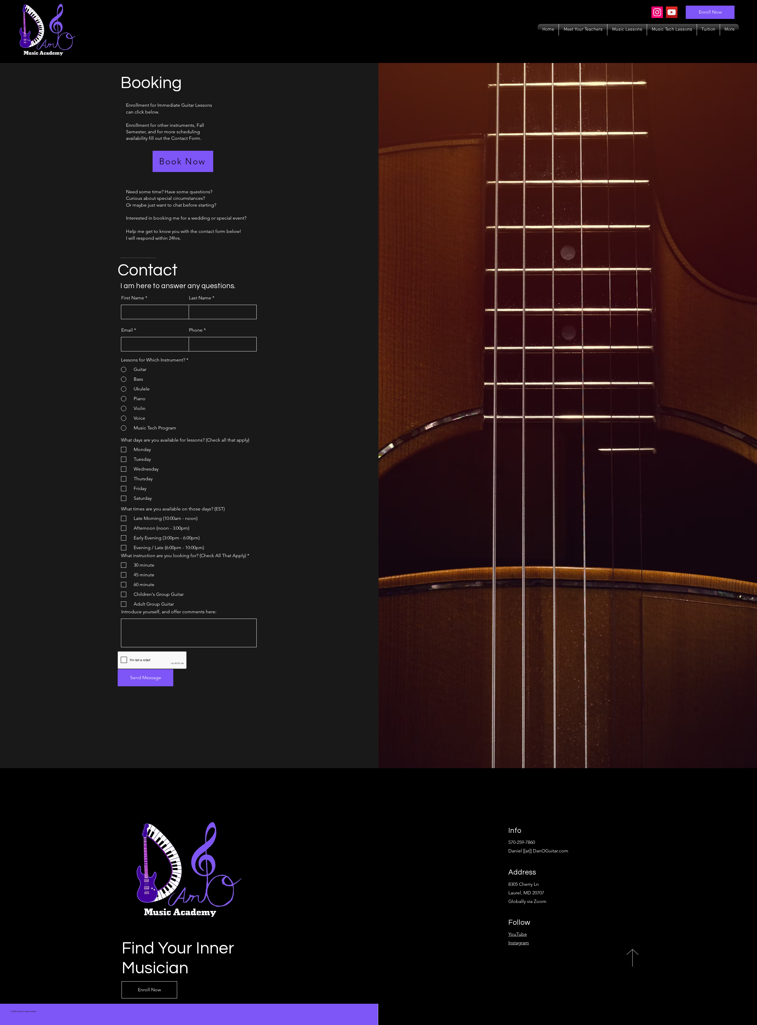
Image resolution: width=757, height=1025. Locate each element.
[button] (627, 29)
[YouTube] (671, 12)
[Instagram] (657, 12)
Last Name (200, 298)
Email (127, 330)
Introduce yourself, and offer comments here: (168, 611)
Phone (196, 330)
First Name (132, 298)
